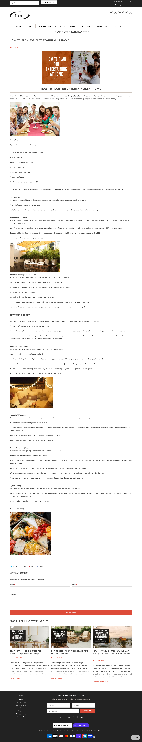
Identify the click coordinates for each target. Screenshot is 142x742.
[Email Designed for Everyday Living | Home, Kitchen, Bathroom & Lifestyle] (130, 12)
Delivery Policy (21, 702)
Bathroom (86, 26)
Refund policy (21, 717)
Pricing (21, 708)
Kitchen (74, 26)
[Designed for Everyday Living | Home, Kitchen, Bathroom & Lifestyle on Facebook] (115, 12)
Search (21, 699)
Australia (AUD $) (48, 2)
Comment (13, 594)
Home (18, 26)
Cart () (119, 5)
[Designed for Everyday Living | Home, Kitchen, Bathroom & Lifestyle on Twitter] (111, 12)
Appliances (60, 26)
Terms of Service (21, 714)
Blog (114, 26)
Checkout (127, 5)
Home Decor (101, 26)
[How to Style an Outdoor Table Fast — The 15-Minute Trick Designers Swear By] (112, 637)
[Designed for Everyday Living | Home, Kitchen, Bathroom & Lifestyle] (71, 15)
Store (28, 26)
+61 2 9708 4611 (118, 2)
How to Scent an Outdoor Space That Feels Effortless (69, 652)
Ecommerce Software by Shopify (93, 730)
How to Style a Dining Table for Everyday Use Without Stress (25, 652)
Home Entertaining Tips (71, 32)
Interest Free (44, 26)
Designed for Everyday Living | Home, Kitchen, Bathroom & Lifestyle (63, 730)
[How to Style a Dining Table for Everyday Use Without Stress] (29, 637)
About (123, 26)
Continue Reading (16, 678)
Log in (129, 2)
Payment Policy (21, 705)
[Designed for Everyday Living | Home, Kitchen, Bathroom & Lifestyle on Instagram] (126, 12)
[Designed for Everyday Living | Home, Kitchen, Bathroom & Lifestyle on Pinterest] (123, 12)
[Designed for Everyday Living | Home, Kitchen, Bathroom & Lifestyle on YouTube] (119, 12)
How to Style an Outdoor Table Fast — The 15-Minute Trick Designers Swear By (112, 654)
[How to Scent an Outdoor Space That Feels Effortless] (71, 637)
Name (12, 584)
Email (74, 584)
